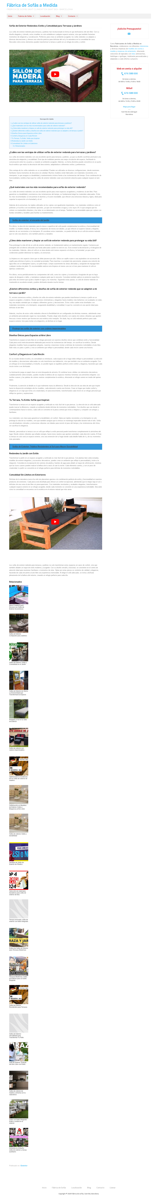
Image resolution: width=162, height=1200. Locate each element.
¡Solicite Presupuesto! (129, 29)
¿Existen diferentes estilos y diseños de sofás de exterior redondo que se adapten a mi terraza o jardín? (47, 131)
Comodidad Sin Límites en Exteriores (24, 143)
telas (133, 54)
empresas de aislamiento (126, 51)
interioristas (144, 46)
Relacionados (19, 146)
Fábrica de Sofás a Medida (32, 5)
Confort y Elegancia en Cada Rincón (24, 136)
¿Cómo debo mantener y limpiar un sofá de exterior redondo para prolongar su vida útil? (42, 128)
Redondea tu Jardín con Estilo (22, 141)
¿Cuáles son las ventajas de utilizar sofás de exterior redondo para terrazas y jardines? (41, 123)
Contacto (71, 16)
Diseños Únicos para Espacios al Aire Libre (26, 133)
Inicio (10, 16)
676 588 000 (131, 73)
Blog (58, 16)
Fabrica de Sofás (25, 16)
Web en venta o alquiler (129, 68)
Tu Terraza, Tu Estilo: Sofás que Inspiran (25, 138)
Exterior (24, 1166)
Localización (45, 16)
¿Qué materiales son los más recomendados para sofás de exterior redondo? (38, 126)
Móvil (129, 88)
